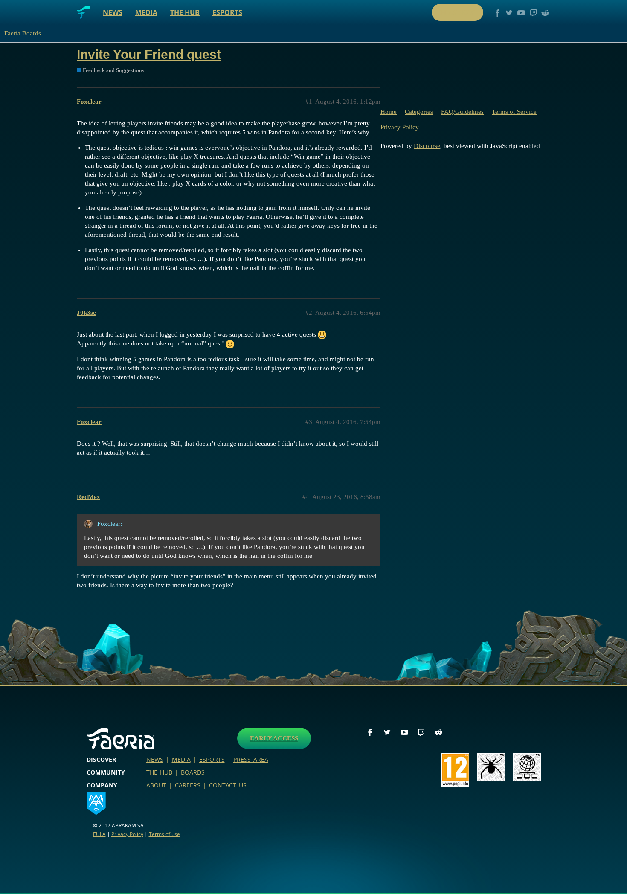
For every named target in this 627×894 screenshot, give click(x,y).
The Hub (185, 12)
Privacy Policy (399, 127)
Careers (187, 785)
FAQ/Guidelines (462, 111)
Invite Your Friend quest (149, 54)
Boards (193, 772)
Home (388, 111)
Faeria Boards (22, 33)
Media (146, 12)
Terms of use (164, 834)
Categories (419, 111)
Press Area (250, 759)
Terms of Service (514, 111)
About (156, 785)
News (112, 12)
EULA (99, 834)
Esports (227, 12)
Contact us (228, 785)
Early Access (274, 738)
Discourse (427, 145)
